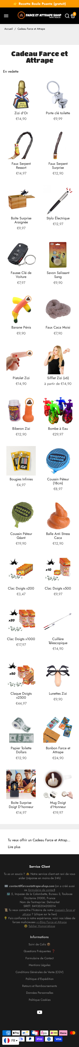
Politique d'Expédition (40, 979)
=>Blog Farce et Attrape (51, 922)
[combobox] (10, 1041)
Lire (10, 847)
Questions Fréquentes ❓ (39, 951)
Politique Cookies (39, 1000)
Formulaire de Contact (39, 958)
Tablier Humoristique (42, 926)
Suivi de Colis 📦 (39, 944)
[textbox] (10, 1040)
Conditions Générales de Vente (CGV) (39, 972)
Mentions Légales (39, 965)
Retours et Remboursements (39, 986)
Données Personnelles (39, 993)
